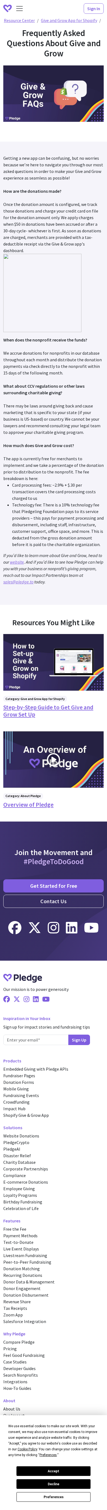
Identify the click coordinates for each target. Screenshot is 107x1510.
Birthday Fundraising (22, 1202)
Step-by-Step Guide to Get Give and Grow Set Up (48, 711)
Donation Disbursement (26, 1295)
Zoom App (13, 1315)
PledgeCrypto (16, 1142)
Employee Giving (19, 1188)
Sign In (93, 8)
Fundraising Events (21, 1095)
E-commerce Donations (25, 1182)
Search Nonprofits (20, 1375)
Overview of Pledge (28, 804)
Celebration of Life (21, 1208)
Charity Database (19, 1162)
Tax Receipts (15, 1308)
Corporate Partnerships (25, 1169)
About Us (11, 1409)
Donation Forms (18, 1082)
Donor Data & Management (29, 1282)
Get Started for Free (53, 885)
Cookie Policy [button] (27, 1449)
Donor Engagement (22, 1288)
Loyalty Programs (20, 1195)
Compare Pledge (19, 1342)
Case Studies (15, 1362)
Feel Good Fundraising (24, 1355)
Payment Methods (20, 1235)
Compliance (14, 1175)
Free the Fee (14, 1229)
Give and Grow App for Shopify (69, 20)
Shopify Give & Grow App (26, 1115)
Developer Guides (19, 1368)
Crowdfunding (16, 1102)
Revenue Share (17, 1301)
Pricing (10, 1348)
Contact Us (53, 901)
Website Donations (21, 1136)
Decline (53, 1484)
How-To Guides (17, 1388)
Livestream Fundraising (25, 1255)
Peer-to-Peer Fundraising (27, 1262)
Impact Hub (14, 1108)
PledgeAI (11, 1149)
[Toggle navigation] (19, 8)
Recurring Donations (22, 1275)
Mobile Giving (16, 1089)
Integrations (15, 1381)
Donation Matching (21, 1268)
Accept (53, 1471)
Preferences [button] (48, 1455)
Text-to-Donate (18, 1242)
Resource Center (19, 20)
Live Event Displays (21, 1249)
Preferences (54, 1497)
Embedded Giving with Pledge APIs (35, 1069)
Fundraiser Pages (19, 1075)
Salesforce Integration (24, 1321)
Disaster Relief (17, 1155)
